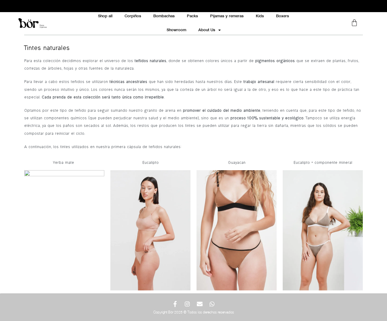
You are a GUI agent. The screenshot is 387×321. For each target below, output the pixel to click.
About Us (206, 30)
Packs (192, 16)
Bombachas (164, 16)
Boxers (282, 16)
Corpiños (133, 16)
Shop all (105, 16)
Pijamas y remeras (227, 16)
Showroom (176, 30)
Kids (260, 16)
